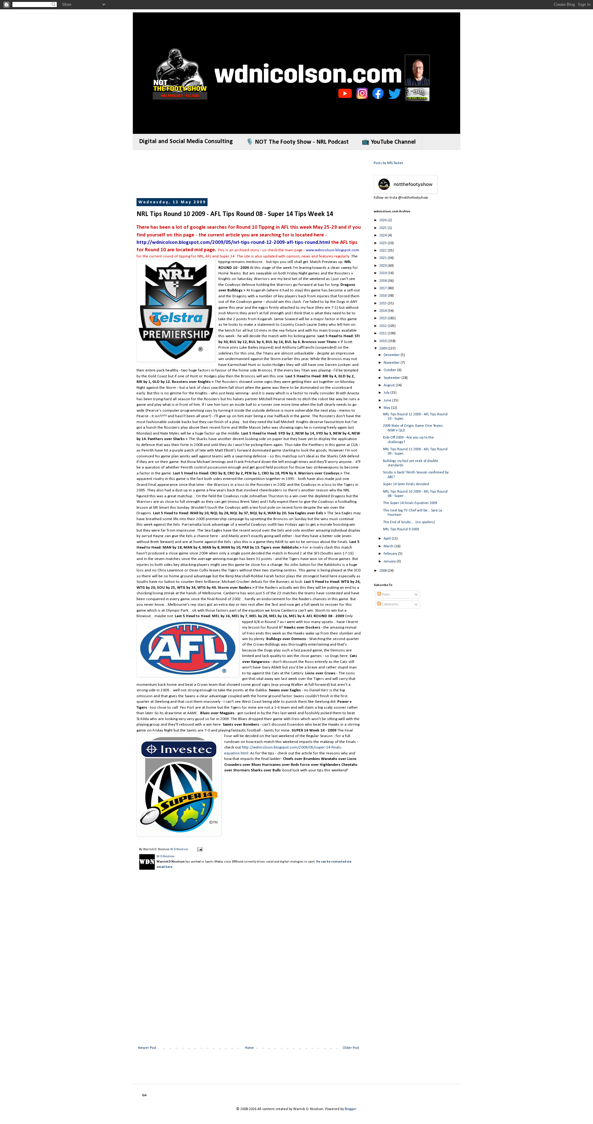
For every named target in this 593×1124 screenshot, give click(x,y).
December (392, 355)
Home (249, 1048)
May (387, 408)
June (388, 400)
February (391, 554)
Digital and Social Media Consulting (186, 141)
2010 (383, 341)
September (393, 378)
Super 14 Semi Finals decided (406, 484)
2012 (383, 326)
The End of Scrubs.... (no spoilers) (409, 522)
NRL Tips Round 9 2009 (401, 529)
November (392, 363)
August (390, 385)
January (390, 561)
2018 (383, 281)
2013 (383, 318)
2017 (383, 288)
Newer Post (147, 1048)
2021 (383, 258)
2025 (383, 228)
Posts (385, 594)
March (389, 546)
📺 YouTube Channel (389, 142)
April (388, 539)
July (387, 393)
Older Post (351, 1048)
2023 (383, 243)
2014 (383, 311)
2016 (383, 296)
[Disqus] (249, 963)
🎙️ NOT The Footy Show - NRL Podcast (297, 142)
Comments (389, 604)
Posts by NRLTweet (388, 163)
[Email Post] (199, 849)
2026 (383, 220)
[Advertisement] (249, 175)
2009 (383, 348)
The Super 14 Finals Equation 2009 (410, 503)
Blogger (350, 1109)
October (390, 370)
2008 (383, 571)
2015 (383, 303)
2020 (383, 266)
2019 (383, 273)
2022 (383, 250)
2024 (383, 235)
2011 (383, 333)
